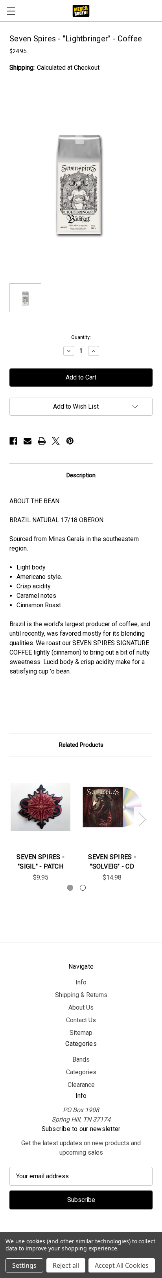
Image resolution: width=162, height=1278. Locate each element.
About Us (81, 1007)
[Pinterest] (70, 441)
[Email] (27, 441)
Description (81, 475)
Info (81, 982)
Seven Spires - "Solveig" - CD (112, 861)
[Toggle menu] (11, 11)
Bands (81, 1059)
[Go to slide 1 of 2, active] (70, 888)
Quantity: (81, 337)
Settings (24, 1265)
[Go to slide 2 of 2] (83, 888)
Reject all (66, 1265)
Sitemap (81, 1032)
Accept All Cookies (122, 1265)
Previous (10, 819)
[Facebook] (13, 441)
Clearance (81, 1084)
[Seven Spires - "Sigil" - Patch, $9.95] (40, 807)
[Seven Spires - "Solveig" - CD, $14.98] (112, 807)
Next (142, 819)
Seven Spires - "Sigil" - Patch (40, 861)
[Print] (42, 441)
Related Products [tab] (81, 744)
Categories (81, 1072)
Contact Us (81, 1020)
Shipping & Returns (81, 995)
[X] (56, 441)
